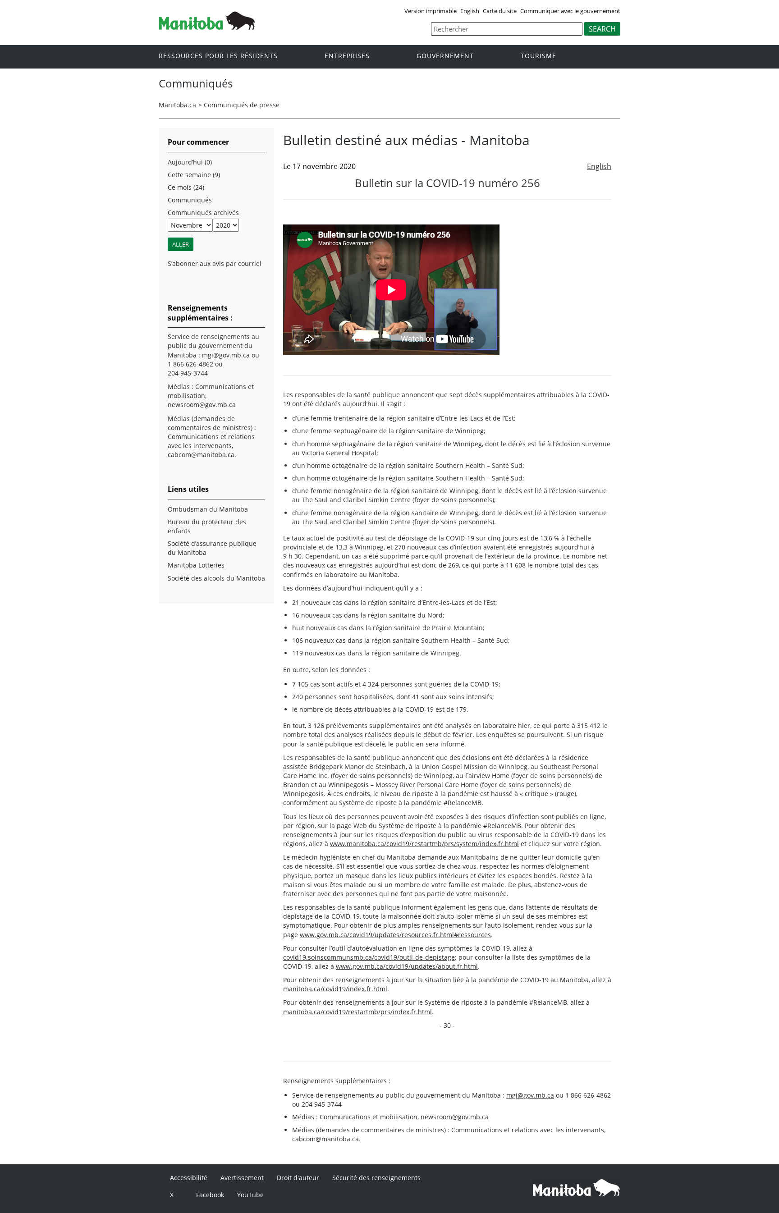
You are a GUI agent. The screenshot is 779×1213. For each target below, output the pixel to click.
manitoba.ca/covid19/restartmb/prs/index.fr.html (357, 1011)
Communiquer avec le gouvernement (570, 11)
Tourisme (538, 56)
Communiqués (190, 200)
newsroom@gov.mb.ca (455, 1116)
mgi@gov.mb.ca (530, 1095)
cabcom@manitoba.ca (325, 1139)
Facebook (210, 1194)
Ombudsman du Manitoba (208, 509)
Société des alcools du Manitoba (216, 578)
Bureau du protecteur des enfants (207, 526)
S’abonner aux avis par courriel (214, 263)
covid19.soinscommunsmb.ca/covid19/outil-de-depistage (369, 957)
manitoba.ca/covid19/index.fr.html (335, 988)
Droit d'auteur (298, 1177)
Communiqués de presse (242, 105)
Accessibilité (188, 1177)
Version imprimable (430, 11)
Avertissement (242, 1177)
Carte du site (500, 11)
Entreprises (347, 56)
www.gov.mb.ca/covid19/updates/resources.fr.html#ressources (395, 934)
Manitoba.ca (177, 105)
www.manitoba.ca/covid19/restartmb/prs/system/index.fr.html (424, 843)
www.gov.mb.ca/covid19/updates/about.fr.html (407, 966)
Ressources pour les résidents (218, 56)
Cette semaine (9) (194, 174)
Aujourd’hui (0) (190, 162)
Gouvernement (445, 56)
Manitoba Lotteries (196, 565)
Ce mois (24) (186, 187)
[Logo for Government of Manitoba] (207, 27)
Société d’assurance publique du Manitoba (212, 548)
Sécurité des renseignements (376, 1177)
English (469, 11)
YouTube (250, 1194)
